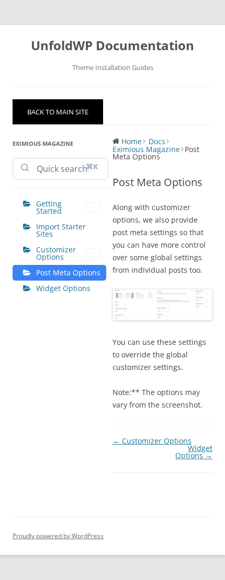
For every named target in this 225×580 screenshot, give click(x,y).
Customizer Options (56, 253)
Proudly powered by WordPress (58, 535)
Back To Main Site (57, 112)
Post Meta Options (68, 272)
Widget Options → (193, 451)
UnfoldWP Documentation (112, 46)
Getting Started (49, 207)
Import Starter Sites (61, 230)
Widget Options (63, 288)
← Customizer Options (152, 441)
